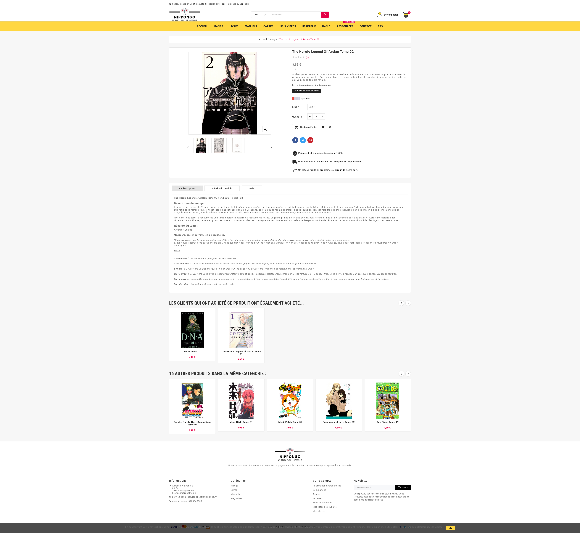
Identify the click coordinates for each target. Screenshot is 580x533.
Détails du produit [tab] (222, 188)
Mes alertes (319, 511)
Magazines (236, 498)
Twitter (303, 140)
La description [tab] (187, 188)
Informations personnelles (327, 486)
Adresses (318, 498)
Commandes (319, 490)
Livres (234, 490)
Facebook (295, 140)
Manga (234, 486)
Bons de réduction (322, 502)
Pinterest (310, 140)
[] (325, 15)
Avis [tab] (251, 188)
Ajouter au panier (306, 127)
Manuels (235, 494)
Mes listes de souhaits (325, 507)
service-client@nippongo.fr (202, 497)
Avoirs (316, 494)
